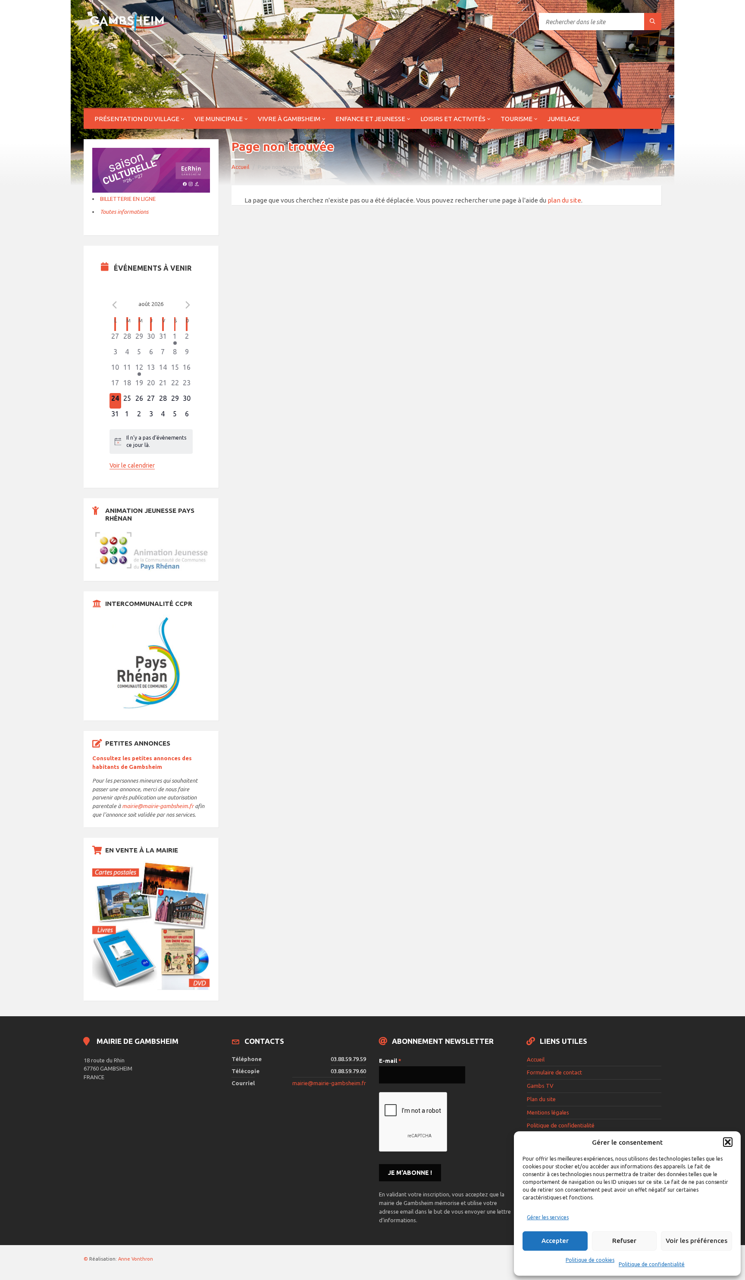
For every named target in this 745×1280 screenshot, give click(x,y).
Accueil (240, 167)
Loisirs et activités (452, 118)
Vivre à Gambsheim (289, 118)
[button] (727, 1142)
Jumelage (564, 118)
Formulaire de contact (554, 1072)
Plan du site (541, 1099)
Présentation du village (136, 118)
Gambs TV (540, 1086)
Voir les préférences (696, 1240)
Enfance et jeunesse (370, 118)
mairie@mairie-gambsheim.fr (158, 806)
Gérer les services (548, 1217)
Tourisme (516, 118)
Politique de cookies (590, 1260)
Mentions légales (548, 1112)
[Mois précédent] (115, 305)
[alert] (151, 441)
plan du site (564, 200)
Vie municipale (218, 118)
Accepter (555, 1240)
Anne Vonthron (135, 1258)
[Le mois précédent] (187, 305)
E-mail (390, 1061)
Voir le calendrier (132, 465)
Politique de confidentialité (652, 1264)
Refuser (624, 1240)
